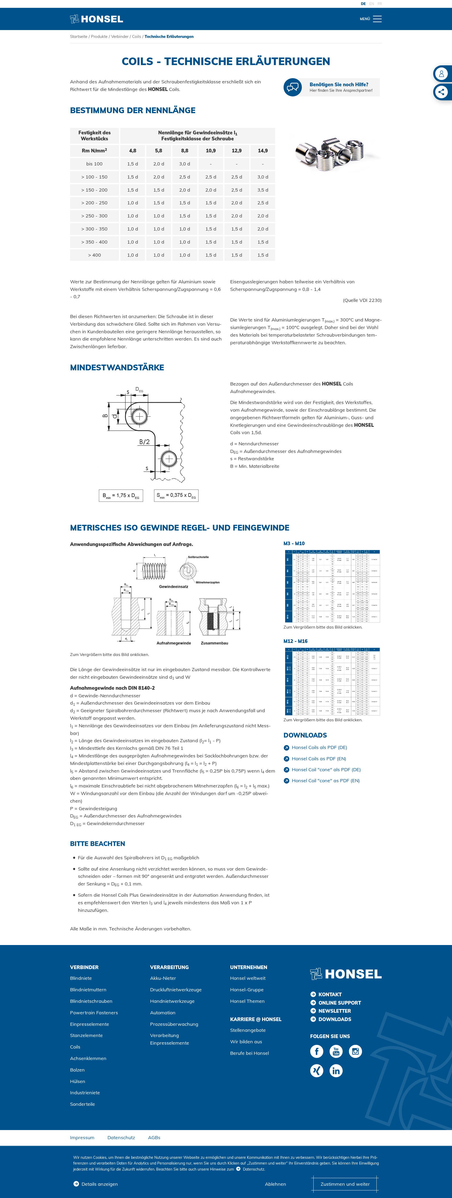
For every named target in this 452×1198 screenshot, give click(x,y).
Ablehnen (275, 1184)
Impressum (82, 1137)
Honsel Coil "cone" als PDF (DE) (326, 770)
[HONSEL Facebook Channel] (316, 1051)
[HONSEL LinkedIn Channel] (336, 1070)
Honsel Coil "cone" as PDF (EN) (326, 780)
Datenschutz (121, 1137)
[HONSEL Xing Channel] (316, 1070)
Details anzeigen (100, 1184)
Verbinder (119, 36)
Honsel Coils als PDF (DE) (319, 747)
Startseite (78, 36)
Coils (136, 36)
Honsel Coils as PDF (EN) (319, 759)
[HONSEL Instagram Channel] (355, 1051)
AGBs (154, 1137)
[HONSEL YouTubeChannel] (336, 1051)
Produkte (99, 36)
